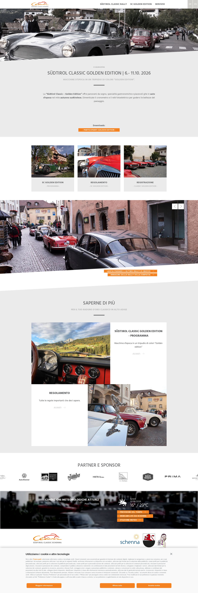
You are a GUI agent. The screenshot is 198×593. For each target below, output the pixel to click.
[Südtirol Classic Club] (39, 4)
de (190, 4)
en (195, 4)
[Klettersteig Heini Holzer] (162, 543)
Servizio (160, 4)
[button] (171, 554)
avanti (136, 354)
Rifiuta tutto (117, 585)
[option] (99, 31)
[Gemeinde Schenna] (149, 541)
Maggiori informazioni (44, 585)
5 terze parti (37, 559)
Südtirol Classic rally (113, 4)
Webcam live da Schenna (133, 516)
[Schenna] (129, 539)
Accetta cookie (154, 585)
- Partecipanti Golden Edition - (99, 130)
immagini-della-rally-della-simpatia (130, 274)
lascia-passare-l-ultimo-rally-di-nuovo (128, 271)
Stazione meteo (128, 520)
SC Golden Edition (141, 4)
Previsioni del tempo (131, 512)
